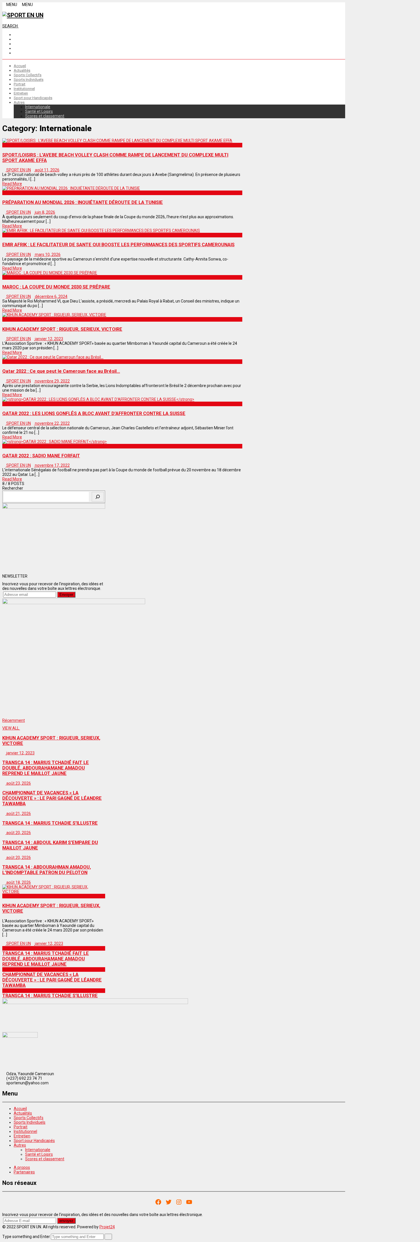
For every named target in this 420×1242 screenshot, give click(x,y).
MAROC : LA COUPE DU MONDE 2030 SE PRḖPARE (56, 287)
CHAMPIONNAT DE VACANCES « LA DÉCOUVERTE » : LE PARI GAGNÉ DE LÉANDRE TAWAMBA (52, 980)
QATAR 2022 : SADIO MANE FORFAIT (41, 455)
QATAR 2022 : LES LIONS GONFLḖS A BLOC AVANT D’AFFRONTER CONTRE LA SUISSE (93, 413)
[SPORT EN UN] (22, 15)
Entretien (21, 93)
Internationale (37, 107)
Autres (19, 102)
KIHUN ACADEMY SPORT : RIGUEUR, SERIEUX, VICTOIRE (62, 329)
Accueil (20, 66)
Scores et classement (44, 116)
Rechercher (12, 488)
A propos (22, 1167)
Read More (12, 183)
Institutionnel (24, 89)
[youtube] (15, 53)
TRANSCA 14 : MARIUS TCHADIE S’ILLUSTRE (50, 995)
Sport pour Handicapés (33, 98)
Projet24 (107, 1227)
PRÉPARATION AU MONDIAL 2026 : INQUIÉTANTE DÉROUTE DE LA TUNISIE (82, 202)
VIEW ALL (11, 728)
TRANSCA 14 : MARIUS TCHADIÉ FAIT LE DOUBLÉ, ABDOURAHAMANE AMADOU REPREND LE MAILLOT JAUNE (45, 959)
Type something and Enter (26, 1236)
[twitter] (15, 48)
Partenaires (24, 1172)
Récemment (13, 720)
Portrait (19, 84)
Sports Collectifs (27, 75)
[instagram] (15, 39)
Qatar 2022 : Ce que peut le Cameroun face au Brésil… (61, 371)
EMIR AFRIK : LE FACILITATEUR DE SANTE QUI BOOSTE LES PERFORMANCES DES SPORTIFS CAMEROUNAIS (118, 244)
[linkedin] (15, 43)
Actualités (22, 70)
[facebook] (15, 34)
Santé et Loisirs (39, 111)
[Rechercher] (98, 497)
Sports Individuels (28, 79)
